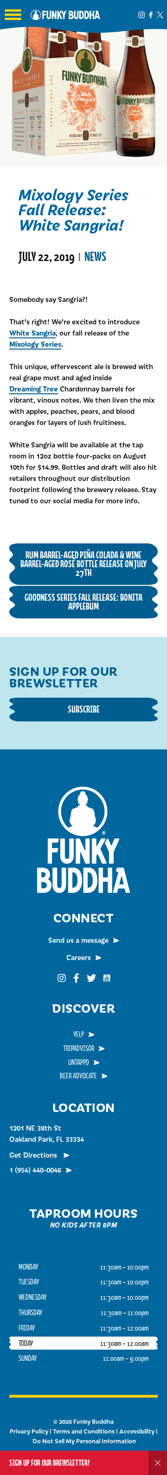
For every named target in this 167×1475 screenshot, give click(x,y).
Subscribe (84, 709)
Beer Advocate (78, 1075)
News (95, 256)
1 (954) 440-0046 (35, 1169)
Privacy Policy (29, 1431)
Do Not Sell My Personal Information (84, 1441)
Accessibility (136, 1431)
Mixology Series (35, 344)
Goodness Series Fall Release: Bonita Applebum (83, 601)
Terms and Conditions (84, 1431)
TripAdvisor (78, 1048)
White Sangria (32, 332)
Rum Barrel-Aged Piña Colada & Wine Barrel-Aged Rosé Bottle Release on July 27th (83, 564)
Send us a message (78, 940)
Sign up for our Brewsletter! (49, 1462)
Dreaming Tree (33, 388)
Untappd (78, 1062)
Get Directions (34, 1154)
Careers (78, 957)
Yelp (78, 1034)
